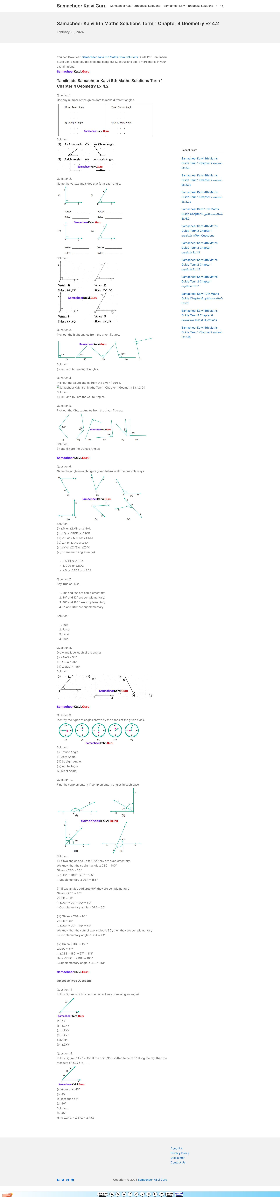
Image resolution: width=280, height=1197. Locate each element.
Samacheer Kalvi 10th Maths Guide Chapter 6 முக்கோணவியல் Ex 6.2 (202, 213)
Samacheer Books (169, 1194)
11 (155, 1194)
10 (148, 1194)
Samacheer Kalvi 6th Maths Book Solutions (110, 57)
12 (161, 1194)
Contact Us (178, 1162)
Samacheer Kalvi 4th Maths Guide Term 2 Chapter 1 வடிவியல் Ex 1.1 (200, 281)
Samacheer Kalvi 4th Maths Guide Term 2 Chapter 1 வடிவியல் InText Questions (200, 230)
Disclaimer (178, 1158)
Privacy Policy (180, 1153)
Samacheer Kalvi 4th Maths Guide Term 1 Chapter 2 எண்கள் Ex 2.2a (202, 197)
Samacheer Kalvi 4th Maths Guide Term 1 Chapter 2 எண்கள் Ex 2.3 (202, 163)
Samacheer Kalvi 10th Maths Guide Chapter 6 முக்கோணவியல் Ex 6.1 (202, 298)
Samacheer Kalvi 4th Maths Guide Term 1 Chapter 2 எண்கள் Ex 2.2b (202, 180)
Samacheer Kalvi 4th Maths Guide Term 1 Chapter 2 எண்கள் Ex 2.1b (202, 332)
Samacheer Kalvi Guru (152, 1179)
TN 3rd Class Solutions (103, 1194)
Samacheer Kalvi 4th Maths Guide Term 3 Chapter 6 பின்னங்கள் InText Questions (200, 315)
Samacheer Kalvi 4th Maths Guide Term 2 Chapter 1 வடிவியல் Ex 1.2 (200, 264)
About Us (177, 1148)
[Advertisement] (202, 98)
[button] (140, 1194)
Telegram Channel (179, 1194)
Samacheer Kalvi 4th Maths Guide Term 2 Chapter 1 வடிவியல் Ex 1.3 (200, 247)
